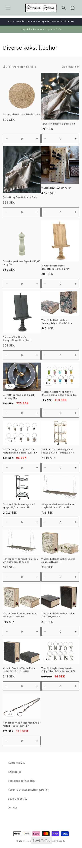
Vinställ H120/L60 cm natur (56, 187)
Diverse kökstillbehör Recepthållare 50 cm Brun (55, 267)
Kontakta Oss (16, 762)
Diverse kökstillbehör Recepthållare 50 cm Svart (17, 339)
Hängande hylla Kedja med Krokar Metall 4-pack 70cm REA (22, 724)
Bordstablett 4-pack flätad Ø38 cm (22, 114)
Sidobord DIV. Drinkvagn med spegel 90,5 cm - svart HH (19, 506)
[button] (8, 7)
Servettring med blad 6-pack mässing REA (18, 396)
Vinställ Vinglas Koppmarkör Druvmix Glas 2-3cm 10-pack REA (59, 393)
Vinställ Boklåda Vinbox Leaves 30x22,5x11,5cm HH (58, 560)
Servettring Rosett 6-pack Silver (20, 197)
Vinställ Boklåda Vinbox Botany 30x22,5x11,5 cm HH (20, 615)
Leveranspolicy (17, 798)
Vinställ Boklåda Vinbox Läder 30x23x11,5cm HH (57, 615)
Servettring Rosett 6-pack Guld (58, 123)
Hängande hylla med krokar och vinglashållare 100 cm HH (20, 560)
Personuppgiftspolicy (21, 780)
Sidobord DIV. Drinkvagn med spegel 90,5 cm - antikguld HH (57, 451)
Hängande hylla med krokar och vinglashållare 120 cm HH (58, 506)
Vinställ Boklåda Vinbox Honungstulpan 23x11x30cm (56, 321)
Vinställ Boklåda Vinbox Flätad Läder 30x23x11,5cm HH (19, 670)
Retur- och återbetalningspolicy (28, 789)
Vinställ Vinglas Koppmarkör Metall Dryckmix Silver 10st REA (20, 451)
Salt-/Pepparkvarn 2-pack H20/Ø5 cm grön (21, 263)
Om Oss (13, 807)
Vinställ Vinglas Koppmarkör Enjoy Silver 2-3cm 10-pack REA (58, 670)
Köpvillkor (14, 772)
